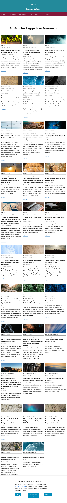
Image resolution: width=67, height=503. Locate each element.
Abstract (3, 71)
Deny (19, 495)
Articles (3, 14)
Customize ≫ (34, 496)
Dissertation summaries (51, 86)
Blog (42, 14)
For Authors (13, 14)
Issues (36, 14)
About (30, 14)
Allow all (48, 495)
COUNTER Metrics (20, 486)
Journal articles (5, 45)
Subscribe (48, 14)
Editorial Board (22, 14)
